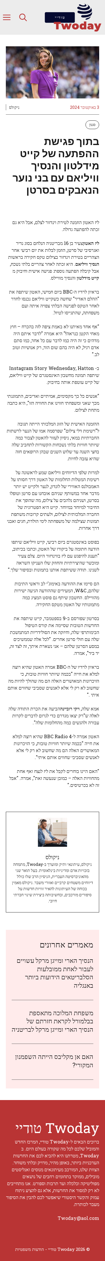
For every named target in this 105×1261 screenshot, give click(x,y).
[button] (23, 17)
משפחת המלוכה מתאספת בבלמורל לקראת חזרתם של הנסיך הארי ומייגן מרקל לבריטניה (52, 1021)
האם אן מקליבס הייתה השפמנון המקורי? (54, 1060)
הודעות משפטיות (29, 1249)
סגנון (92, 124)
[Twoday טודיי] (72, 17)
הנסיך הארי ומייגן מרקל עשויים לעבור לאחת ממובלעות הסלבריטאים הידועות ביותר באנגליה (55, 972)
